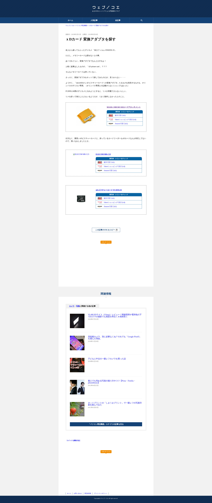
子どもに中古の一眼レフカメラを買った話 (107, 359)
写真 (78, 306)
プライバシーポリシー (100, 493)
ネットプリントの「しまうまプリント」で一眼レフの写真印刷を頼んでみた (115, 404)
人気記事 (94, 20)
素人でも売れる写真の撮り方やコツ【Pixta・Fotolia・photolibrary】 (111, 382)
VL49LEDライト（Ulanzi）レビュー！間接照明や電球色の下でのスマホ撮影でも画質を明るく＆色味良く (115, 316)
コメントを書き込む (73, 440)
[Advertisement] (106, 260)
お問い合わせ (78, 493)
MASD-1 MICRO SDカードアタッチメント (124, 107)
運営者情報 (87, 493)
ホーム (70, 20)
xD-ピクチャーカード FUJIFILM (109, 190)
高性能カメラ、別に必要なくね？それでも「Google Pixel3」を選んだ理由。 (114, 338)
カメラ (71, 306)
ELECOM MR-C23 (103, 154)
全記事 (117, 20)
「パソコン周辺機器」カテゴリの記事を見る (106, 424)
